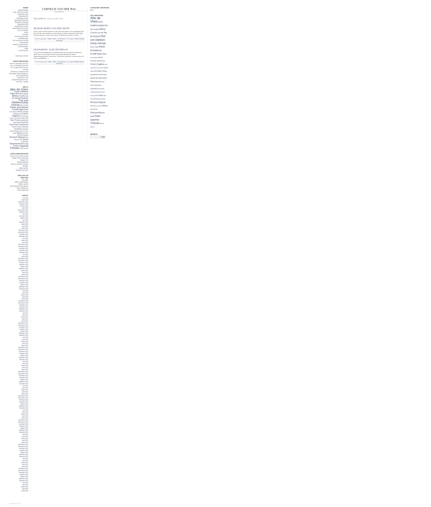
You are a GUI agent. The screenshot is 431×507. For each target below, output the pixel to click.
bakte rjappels (23, 93)
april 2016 (25, 343)
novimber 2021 (23, 234)
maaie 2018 (24, 295)
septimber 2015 (23, 357)
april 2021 (25, 242)
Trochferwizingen (23, 46)
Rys (27, 137)
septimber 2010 (23, 478)
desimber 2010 (23, 472)
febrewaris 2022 (23, 230)
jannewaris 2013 (23, 422)
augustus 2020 (23, 252)
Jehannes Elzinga (79, 38)
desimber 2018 (23, 280)
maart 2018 (24, 299)
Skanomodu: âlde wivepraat (51, 49)
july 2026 (25, 198)
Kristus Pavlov (17, 127)
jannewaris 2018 (23, 303)
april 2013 (25, 416)
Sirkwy (25, 139)
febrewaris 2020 (23, 258)
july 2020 (25, 254)
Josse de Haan (96, 78)
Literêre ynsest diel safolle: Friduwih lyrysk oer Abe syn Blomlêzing (19, 73)
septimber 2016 (23, 333)
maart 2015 (24, 369)
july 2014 (25, 385)
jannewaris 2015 (23, 373)
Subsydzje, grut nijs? (22, 63)
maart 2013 (24, 418)
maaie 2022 (24, 224)
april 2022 (25, 226)
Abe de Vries (19, 89)
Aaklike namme (23, 168)
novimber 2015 (23, 353)
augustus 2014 (23, 383)
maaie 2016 (24, 341)
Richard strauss (22, 135)
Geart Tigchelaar (23, 116)
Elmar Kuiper (24, 105)
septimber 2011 (23, 454)
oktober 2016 (24, 331)
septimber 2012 (23, 430)
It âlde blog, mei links (21, 56)
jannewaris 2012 (23, 446)
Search (93, 134)
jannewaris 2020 (23, 260)
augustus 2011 (23, 456)
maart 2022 (24, 228)
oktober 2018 (24, 284)
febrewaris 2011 (23, 468)
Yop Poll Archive (23, 50)
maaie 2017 (24, 317)
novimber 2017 (23, 307)
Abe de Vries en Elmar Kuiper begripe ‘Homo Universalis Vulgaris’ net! (19, 158)
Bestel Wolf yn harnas (21, 26)
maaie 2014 (24, 390)
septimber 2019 (23, 268)
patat (23, 133)
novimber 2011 (23, 450)
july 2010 (25, 482)
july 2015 (25, 361)
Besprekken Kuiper (22, 18)
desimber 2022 (23, 222)
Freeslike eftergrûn (22, 162)
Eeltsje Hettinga (98, 43)
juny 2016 (25, 339)
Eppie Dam (23, 109)
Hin (27, 118)
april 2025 (25, 208)
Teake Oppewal (20, 146)
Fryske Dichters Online (21, 36)
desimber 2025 (23, 204)
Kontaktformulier (23, 38)
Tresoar (14, 147)
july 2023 (25, 220)
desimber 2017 (23, 305)
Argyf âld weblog (23, 10)
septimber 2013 (23, 406)
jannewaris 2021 (23, 246)
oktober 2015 (24, 355)
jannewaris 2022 (23, 232)
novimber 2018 (23, 282)
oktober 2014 (24, 379)
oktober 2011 (24, 452)
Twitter (26, 48)
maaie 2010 (24, 486)
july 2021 (25, 238)
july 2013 (25, 410)
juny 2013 (25, 412)
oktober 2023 (24, 218)
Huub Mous (20, 77)
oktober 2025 (24, 206)
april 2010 (25, 488)
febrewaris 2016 (23, 347)
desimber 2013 (23, 400)
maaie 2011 (24, 462)
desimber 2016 (23, 327)
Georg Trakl (13, 118)
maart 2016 (24, 345)
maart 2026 (24, 200)
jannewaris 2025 (23, 210)
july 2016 (25, 337)
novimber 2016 (23, 329)
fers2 (20, 111)
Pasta (19, 133)
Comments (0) (62, 61)
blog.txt (11, 503)
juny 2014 (25, 387)
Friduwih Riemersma (97, 61)
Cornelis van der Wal (59, 9)
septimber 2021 (23, 236)
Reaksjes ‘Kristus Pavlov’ (20, 44)
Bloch (54, 38)
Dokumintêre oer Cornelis (20, 28)
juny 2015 (25, 363)
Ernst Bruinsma (13, 111)
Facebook (25, 34)
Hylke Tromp (15, 120)
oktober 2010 (24, 476)
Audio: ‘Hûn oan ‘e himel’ (20, 12)
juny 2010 (25, 484)
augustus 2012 (23, 432)
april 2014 (25, 392)
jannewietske (24, 120)
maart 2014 (24, 394)
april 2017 (25, 319)
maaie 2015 (24, 365)
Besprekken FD (23, 16)
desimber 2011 (23, 448)
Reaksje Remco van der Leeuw (51, 28)
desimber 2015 (23, 351)
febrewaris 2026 (23, 202)
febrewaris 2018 (23, 301)
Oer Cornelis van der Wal (20, 40)
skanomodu (59, 40)
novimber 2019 (23, 264)
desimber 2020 (23, 248)
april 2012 (25, 440)
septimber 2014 (23, 381)
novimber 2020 (23, 250)
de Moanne (23, 98)
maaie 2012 (24, 438)
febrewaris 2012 (23, 444)
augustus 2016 (23, 335)
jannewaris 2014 (23, 398)
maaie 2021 (24, 240)
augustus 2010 (23, 480)
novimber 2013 (23, 402)
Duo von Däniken (23, 30)
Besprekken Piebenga (21, 22)
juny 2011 (25, 460)
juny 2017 (25, 315)
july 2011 (25, 458)
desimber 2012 (23, 424)
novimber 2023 (23, 216)
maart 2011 (24, 466)
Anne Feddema (21, 91)
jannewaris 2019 (23, 278)
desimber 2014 (23, 375)
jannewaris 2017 (23, 325)
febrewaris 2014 (23, 396)
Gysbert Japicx (20, 118)
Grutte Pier (14, 71)
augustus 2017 (23, 311)
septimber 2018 (23, 287)
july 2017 (25, 313)
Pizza (26, 133)
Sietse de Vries (18, 139)
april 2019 (25, 272)
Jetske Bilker (17, 122)
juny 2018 (25, 293)
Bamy (15, 95)
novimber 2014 (23, 377)
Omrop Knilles (24, 42)
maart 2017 (24, 321)
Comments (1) (62, 38)
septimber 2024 (23, 212)
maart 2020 (24, 256)
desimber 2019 (23, 262)
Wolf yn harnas (23, 148)
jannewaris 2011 (23, 470)
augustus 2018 (23, 289)
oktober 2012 (24, 428)
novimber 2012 (23, 426)
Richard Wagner (17, 137)
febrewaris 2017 (23, 323)
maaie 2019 (24, 270)
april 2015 (25, 367)
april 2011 (25, 464)
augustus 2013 (23, 408)
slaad (26, 144)
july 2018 (25, 291)
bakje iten (14, 93)
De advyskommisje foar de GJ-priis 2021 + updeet (20, 79)
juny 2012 (25, 436)
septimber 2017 (23, 309)
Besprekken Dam (23, 14)
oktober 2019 (24, 266)
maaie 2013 (24, 414)
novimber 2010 (23, 474)
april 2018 (25, 297)
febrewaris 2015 (23, 371)
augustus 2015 (23, 359)
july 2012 (25, 434)
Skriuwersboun (17, 143)
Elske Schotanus (19, 107)
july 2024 (25, 214)
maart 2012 (24, 442)
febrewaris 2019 (23, 276)
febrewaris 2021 (23, 244)
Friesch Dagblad (97, 64)
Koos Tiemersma (21, 124)
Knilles (50, 38)
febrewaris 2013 (23, 420)
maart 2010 (24, 491)
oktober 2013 (24, 404)
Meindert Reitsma (79, 61)
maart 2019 (24, 274)
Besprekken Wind (23, 24)
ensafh (26, 32)
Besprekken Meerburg (21, 20)
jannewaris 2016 (23, 349)
